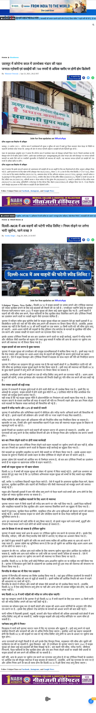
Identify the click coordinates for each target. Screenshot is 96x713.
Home (4, 57)
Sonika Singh (10, 236)
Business (14, 57)
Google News (49, 191)
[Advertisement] (48, 38)
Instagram (35, 191)
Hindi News (15, 220)
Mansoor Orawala (11, 74)
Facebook (25, 191)
